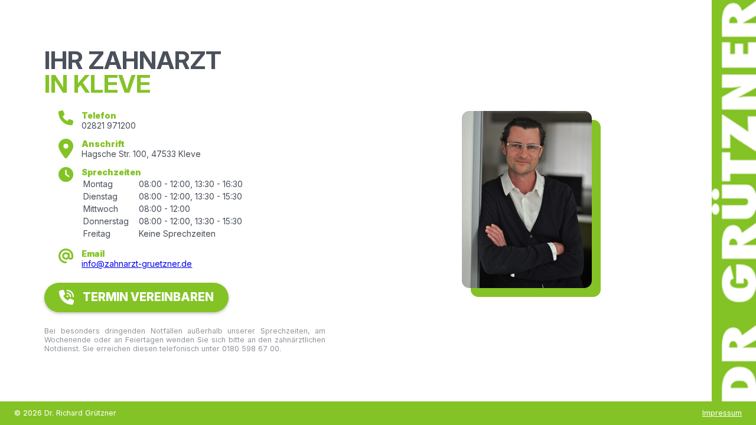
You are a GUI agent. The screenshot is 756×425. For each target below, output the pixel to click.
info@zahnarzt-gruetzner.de (137, 264)
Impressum (722, 412)
